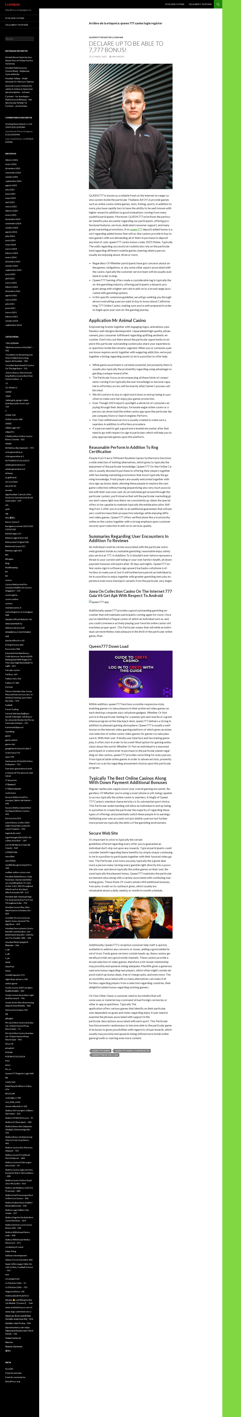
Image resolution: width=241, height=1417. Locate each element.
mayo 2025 (10, 198)
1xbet (8, 396)
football (8, 705)
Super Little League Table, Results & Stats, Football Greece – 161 (19, 1267)
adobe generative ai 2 (15, 469)
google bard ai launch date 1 (18, 748)
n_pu (7, 958)
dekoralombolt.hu (13, 623)
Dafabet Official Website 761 (18, 619)
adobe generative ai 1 (15, 464)
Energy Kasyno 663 (14, 644)
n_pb (7, 953)
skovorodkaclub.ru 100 (16, 1106)
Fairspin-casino (12, 670)
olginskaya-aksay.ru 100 (16, 979)
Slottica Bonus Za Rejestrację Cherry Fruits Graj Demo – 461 (18, 1140)
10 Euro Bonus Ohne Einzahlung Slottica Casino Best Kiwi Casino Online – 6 (19, 375)
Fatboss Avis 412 (13, 678)
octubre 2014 (11, 320)
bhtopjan (9, 559)
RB (6, 1077)
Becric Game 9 (12, 522)
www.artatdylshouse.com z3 (18, 1307)
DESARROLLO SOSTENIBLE (18, 632)
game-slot (10, 744)
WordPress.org (12, 1381)
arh (6, 505)
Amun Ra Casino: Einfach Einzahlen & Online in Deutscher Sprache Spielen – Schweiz (19, 89)
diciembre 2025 (12, 168)
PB (6, 1014)
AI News (9, 473)
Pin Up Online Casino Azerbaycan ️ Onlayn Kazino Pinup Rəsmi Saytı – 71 (19, 1025)
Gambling (9, 731)
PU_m (8, 1069)
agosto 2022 (11, 295)
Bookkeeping (11, 567)
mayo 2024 (10, 244)
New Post (9, 966)
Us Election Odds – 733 (16, 1287)
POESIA (9, 1052)
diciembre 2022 (12, 291)
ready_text (10, 1082)
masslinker (10, 860)
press (8, 1065)
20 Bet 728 (10, 415)
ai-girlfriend (10, 477)
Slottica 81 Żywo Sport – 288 (18, 1122)
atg (6, 513)
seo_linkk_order (12, 1102)
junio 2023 (10, 274)
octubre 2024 (11, 227)
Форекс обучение (13, 1346)
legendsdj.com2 (13, 833)
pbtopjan (9, 1018)
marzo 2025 (11, 206)
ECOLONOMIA (12, 134)
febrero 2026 (11, 160)
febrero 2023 (11, 287)
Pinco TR (9, 1043)
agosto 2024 (11, 232)
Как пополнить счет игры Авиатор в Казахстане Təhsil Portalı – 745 (19, 1330)
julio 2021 (10, 304)
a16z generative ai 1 (14, 456)
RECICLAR (10, 1093)
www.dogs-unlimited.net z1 (18, 1311)
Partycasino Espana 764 (16, 1010)
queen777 (136, 229)
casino (8, 580)
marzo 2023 (11, 282)
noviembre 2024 (13, 223)
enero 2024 (10, 257)
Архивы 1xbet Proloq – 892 (18, 1323)
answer (8, 490)
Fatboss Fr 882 (12, 683)
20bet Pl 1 (9, 432)
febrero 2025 (11, 210)
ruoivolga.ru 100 (13, 1097)
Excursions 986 (12, 649)
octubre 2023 (11, 265)
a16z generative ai (13, 452)
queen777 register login (105, 1055)
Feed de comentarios (15, 1377)
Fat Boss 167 (11, 674)
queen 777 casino (101, 1051)
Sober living (10, 1251)
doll (7, 636)
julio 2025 (10, 189)
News (8, 970)
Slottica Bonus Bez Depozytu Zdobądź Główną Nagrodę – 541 (18, 1129)
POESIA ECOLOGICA (15, 1056)
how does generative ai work (18, 768)
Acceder (9, 1368)
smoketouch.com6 (14, 1247)
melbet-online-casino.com (17, 872)
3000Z (8, 443)
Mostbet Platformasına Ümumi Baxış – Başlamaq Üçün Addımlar (17, 71)
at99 (7, 509)
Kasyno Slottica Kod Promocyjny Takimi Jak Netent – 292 (18, 800)
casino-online (11, 599)
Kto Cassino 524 (13, 818)
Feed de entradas (13, 1373)
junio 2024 (10, 240)
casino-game (11, 595)
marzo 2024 (11, 249)
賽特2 (8, 1350)
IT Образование (13, 788)
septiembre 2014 (13, 325)
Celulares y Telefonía (200, 4)
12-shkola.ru (11, 387)
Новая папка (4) (13, 1338)
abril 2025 (10, 202)
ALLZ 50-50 (10, 486)
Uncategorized (12, 1278)
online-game (11, 983)
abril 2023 (10, 278)
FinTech (9, 687)
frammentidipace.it (14, 727)
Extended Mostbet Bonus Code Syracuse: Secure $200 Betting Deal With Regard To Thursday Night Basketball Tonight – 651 (19, 659)
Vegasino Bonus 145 (15, 1291)
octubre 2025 (11, 177)
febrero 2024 (11, 253)
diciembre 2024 (12, 219)
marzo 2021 (11, 312)
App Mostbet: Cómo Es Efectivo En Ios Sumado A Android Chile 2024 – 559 (19, 497)
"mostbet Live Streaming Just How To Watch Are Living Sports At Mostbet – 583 (19, 357)
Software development (16, 1255)
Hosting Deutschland (15, 124)
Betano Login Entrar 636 (16, 537)
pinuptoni (9, 1048)
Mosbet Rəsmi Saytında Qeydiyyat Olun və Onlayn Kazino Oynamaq (19, 60)
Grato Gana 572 (12, 752)
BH (6, 554)
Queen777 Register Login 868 (106, 37)
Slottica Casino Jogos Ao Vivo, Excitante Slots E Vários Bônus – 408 (19, 1172)
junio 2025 (10, 193)
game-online (11, 740)
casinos (9, 603)
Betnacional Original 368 (17, 542)
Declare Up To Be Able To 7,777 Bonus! (126, 46)
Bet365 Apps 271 (13, 533)
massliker (10, 856)
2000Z (8, 423)
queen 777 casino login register (132, 1051)
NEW (7, 962)
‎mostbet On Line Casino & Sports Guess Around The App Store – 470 (17, 920)
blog (7, 563)
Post (7, 1060)
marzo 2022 (11, 299)
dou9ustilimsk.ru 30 (14, 640)
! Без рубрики (12, 343)
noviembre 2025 (13, 172)
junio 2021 (10, 308)
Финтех (9, 1342)
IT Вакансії (10, 784)
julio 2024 (10, 236)
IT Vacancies (11, 780)
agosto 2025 (11, 185)
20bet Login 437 (12, 427)
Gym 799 (9, 757)
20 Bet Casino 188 (13, 419)
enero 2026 (10, 164)
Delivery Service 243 (15, 627)
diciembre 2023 (12, 261)
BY (6, 576)
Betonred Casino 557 (15, 546)
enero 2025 (10, 215)
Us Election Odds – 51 (15, 1283)
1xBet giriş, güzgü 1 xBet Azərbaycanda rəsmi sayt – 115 (18, 403)
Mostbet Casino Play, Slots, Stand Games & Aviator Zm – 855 (18, 910)
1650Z (8, 391)
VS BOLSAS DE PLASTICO (17, 1295)
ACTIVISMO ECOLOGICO (17, 460)
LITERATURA (11, 852)
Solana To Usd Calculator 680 (18, 1259)
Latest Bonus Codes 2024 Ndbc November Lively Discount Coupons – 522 (18, 825)
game (8, 735)
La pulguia (12, 4)
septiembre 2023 (13, 270)
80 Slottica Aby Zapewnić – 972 (19, 448)
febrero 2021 (11, 316)
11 (6, 383)
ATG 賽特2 (10, 517)
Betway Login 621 (13, 550)
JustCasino (10, 793)
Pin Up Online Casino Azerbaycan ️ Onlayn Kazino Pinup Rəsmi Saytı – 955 (19, 1036)
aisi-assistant (11, 481)
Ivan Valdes (118, 56)
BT (6, 571)
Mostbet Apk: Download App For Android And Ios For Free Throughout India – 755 (19, 899)
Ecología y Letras (174, 4)
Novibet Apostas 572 (15, 975)
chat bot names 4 (13, 607)
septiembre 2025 (13, 181)
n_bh (7, 949)
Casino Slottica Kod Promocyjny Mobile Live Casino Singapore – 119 (18, 587)
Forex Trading (11, 709)
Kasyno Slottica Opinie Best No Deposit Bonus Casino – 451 (18, 810)
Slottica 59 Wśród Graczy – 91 (19, 1118)
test (7, 1274)
